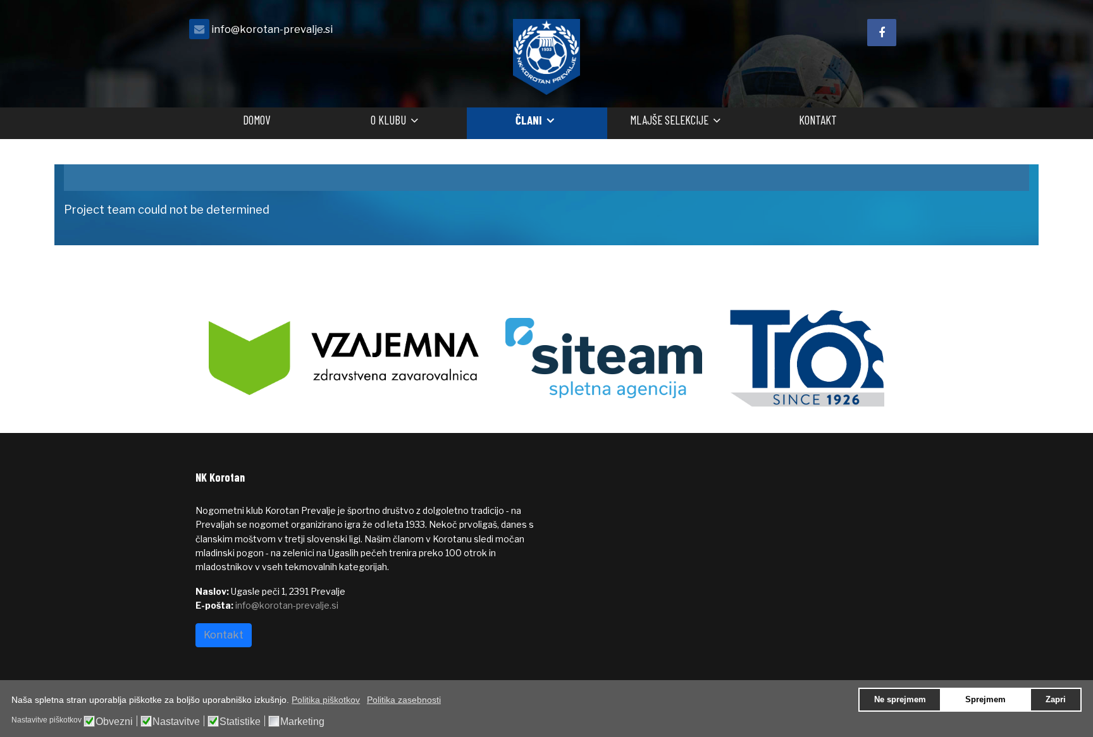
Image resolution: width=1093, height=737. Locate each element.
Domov (256, 120)
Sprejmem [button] (985, 699)
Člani (529, 120)
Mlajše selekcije (669, 120)
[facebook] (881, 32)
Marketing (302, 721)
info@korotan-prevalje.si (272, 29)
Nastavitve (176, 721)
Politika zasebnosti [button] (404, 700)
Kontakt (818, 120)
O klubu (388, 120)
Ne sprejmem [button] (900, 699)
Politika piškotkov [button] (326, 700)
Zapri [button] (1056, 699)
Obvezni (114, 721)
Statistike (240, 721)
